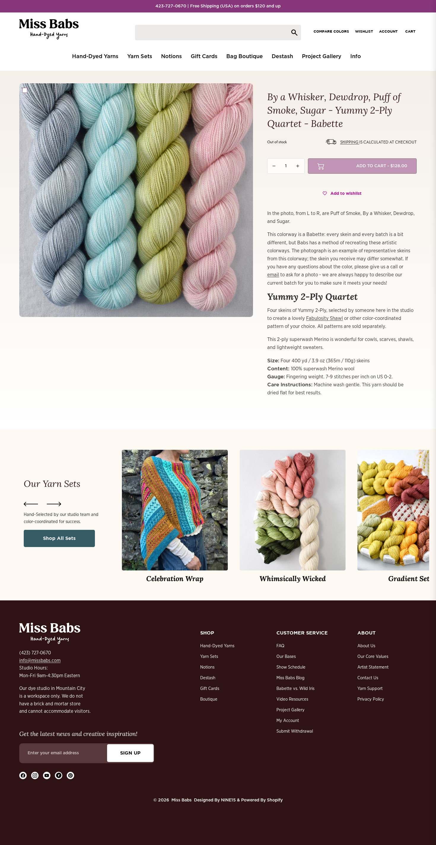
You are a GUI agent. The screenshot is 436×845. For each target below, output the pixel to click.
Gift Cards (209, 688)
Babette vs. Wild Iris (295, 688)
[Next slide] (54, 504)
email (273, 274)
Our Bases (286, 656)
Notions (207, 667)
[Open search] (218, 32)
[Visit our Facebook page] (23, 775)
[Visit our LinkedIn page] (58, 775)
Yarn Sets (209, 656)
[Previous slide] (31, 504)
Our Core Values (372, 656)
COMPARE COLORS (331, 31)
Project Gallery (290, 710)
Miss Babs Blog (290, 678)
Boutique (208, 699)
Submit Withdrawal (294, 731)
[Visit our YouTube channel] (46, 775)
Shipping (349, 142)
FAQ (280, 646)
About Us (366, 646)
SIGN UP (130, 752)
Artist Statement (373, 667)
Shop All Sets (59, 538)
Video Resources (292, 699)
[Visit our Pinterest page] (70, 775)
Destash (207, 678)
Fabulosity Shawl (324, 318)
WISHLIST (364, 31)
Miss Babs (181, 800)
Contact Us (367, 678)
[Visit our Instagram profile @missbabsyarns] (35, 775)
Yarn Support (370, 688)
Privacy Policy (370, 699)
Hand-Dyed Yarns (217, 646)
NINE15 (228, 800)
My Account (287, 720)
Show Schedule (290, 667)
